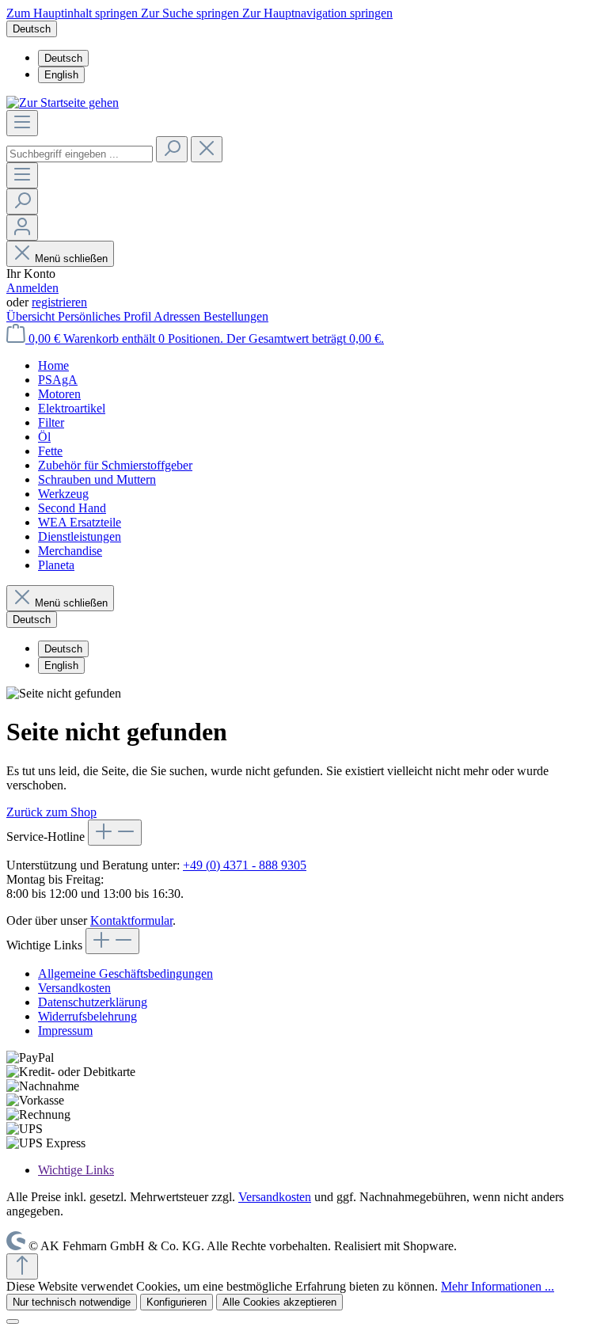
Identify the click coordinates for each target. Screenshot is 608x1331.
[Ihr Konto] (22, 228)
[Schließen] (12, 1321)
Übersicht (32, 316)
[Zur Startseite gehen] (62, 102)
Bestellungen (235, 316)
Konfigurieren (176, 1302)
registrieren (59, 302)
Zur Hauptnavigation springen (317, 13)
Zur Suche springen (191, 13)
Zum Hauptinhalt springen (73, 13)
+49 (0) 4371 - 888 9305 (244, 865)
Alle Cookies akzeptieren (279, 1302)
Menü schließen (71, 258)
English (61, 75)
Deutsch (63, 58)
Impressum (65, 1030)
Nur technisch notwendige (72, 1302)
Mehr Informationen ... (497, 1286)
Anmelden (32, 288)
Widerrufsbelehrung (87, 1016)
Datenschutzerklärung (92, 1002)
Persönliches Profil (106, 316)
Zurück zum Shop (51, 812)
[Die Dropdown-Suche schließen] (206, 149)
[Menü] (22, 123)
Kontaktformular (131, 920)
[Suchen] (172, 149)
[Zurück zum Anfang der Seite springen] (22, 1266)
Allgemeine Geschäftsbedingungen (125, 973)
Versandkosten (74, 987)
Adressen (178, 316)
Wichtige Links (76, 1170)
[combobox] (79, 154)
